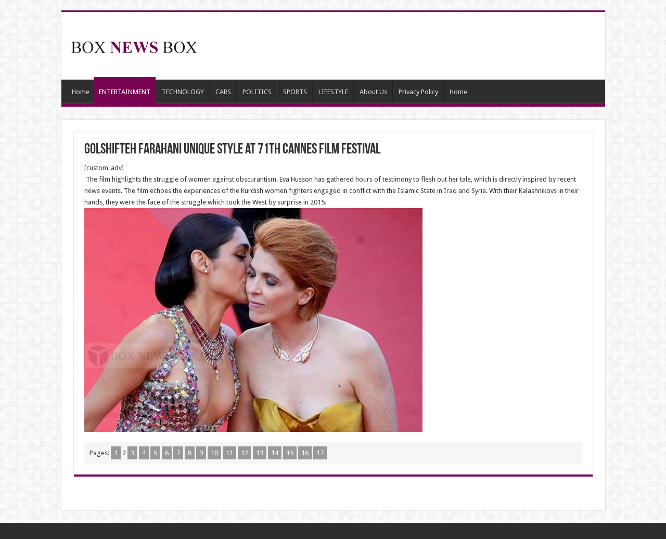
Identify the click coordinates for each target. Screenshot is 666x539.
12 (244, 453)
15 (289, 453)
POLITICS (257, 92)
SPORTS (295, 92)
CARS (223, 92)
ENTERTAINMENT (124, 92)
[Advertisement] (408, 45)
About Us (373, 92)
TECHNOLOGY (183, 92)
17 (320, 453)
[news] (134, 45)
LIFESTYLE (333, 92)
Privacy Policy (418, 92)
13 (259, 453)
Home (80, 92)
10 (214, 453)
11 (229, 453)
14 (274, 453)
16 (305, 453)
